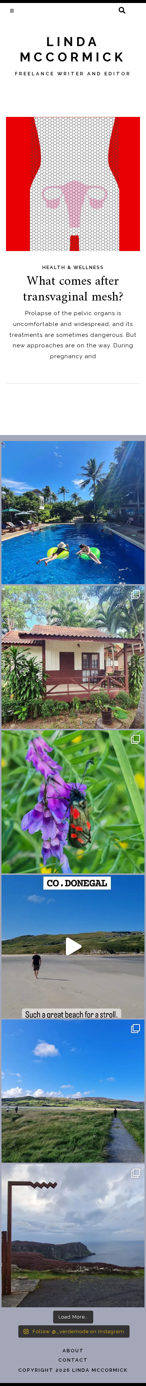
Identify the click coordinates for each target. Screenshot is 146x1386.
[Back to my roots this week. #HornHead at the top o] (73, 1235)
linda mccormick (73, 49)
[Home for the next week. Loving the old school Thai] (73, 657)
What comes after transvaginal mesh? (73, 289)
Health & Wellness (73, 267)
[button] (12, 10)
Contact (73, 1360)
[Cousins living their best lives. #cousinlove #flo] (73, 512)
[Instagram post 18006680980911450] (73, 946)
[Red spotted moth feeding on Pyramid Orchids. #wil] (73, 801)
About (73, 1350)
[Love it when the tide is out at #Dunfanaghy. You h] (73, 1091)
